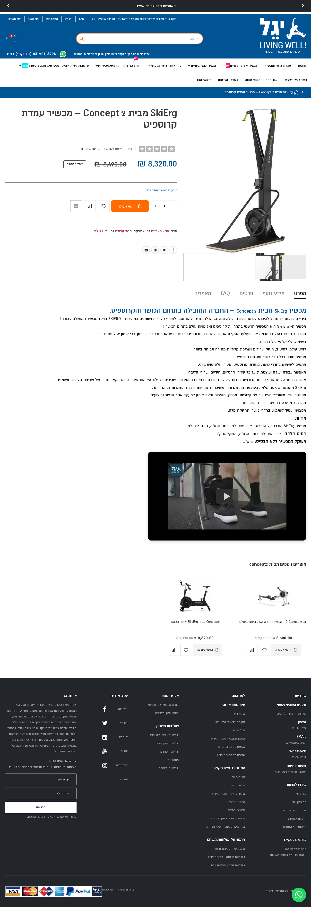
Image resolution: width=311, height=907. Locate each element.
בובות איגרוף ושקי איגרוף (163, 705)
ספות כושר (238, 777)
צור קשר (33, 19)
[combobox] (140, 38)
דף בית (296, 92)
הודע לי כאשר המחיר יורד (161, 190)
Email (146, 250)
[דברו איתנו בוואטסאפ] (299, 895)
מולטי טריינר (237, 785)
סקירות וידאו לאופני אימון (230, 722)
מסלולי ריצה (238, 730)
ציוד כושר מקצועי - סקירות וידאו (225, 827)
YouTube (104, 751)
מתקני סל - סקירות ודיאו (230, 849)
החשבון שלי (299, 802)
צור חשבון (15, 19)
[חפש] (81, 38)
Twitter (164, 250)
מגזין (68, 19)
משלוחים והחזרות (84, 54)
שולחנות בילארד (169, 768)
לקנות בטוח (117, 54)
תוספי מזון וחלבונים (167, 713)
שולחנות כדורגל (169, 752)
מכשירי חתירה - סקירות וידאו (227, 818)
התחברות (52, 19)
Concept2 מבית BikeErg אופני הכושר (194, 622)
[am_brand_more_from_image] (273, 597)
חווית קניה (130, 54)
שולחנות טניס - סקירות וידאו (227, 865)
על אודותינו (143, 54)
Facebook (173, 250)
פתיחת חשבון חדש (294, 810)
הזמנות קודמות (297, 819)
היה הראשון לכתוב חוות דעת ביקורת (106, 149)
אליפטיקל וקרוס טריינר (231, 747)
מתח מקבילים (236, 802)
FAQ (81, 19)
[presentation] (8, 6)
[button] (294, 267)
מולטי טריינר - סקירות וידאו (228, 794)
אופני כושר (238, 714)
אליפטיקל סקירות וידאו (231, 755)
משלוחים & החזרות (294, 827)
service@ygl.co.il (296, 743)
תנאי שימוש (108, 889)
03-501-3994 (299, 757)
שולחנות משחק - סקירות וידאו (226, 857)
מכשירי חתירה (236, 810)
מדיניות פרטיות (126, 889)
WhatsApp (104, 779)
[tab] (300, 294)
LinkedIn (155, 250)
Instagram (104, 765)
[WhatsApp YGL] (63, 54)
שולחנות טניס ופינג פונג (164, 735)
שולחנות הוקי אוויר (167, 743)
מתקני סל (173, 760)
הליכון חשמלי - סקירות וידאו (228, 739)
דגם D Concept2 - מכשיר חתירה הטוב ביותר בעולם (273, 622)
